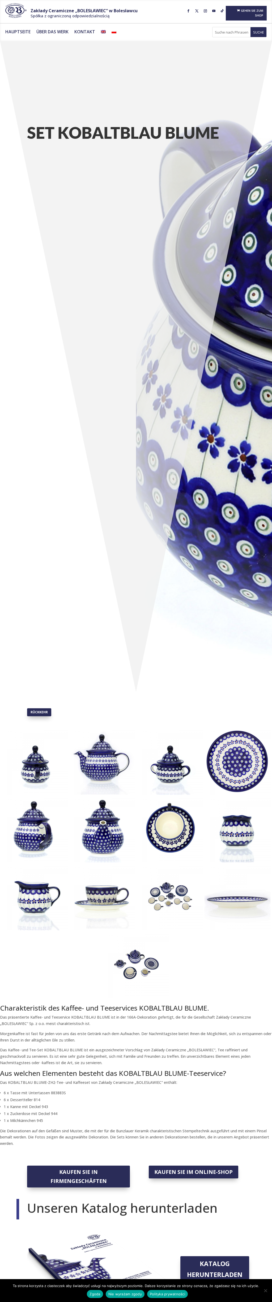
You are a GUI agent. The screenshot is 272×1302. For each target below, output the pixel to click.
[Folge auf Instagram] (205, 11)
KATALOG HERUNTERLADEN (215, 1269)
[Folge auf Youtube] (214, 11)
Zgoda (95, 1294)
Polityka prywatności (167, 1294)
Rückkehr (39, 712)
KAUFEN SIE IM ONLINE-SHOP (193, 1171)
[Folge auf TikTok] (222, 11)
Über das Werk (52, 32)
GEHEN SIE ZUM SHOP (252, 13)
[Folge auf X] (197, 11)
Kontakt (84, 32)
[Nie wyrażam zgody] (265, 1290)
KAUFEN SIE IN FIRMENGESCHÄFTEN (78, 1176)
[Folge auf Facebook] (188, 11)
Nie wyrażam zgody (125, 1294)
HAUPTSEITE (18, 32)
